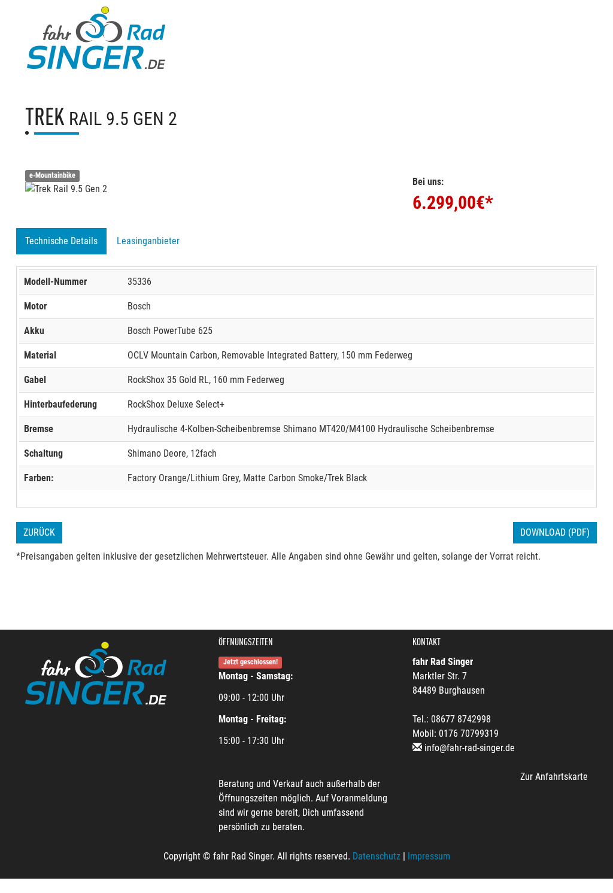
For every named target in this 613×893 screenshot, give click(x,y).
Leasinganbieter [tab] (148, 241)
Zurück (39, 532)
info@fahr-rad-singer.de (469, 748)
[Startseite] (95, 37)
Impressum (429, 856)
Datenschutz (376, 856)
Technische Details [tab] (61, 241)
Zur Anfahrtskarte (554, 776)
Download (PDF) (555, 532)
